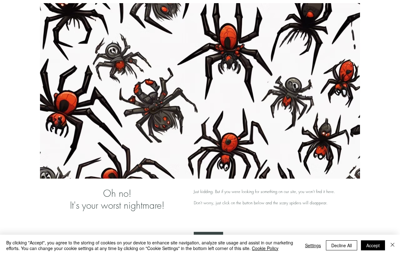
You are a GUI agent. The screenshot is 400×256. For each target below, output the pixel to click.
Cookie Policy (265, 248)
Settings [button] (313, 245)
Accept (373, 245)
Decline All (341, 245)
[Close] (392, 245)
